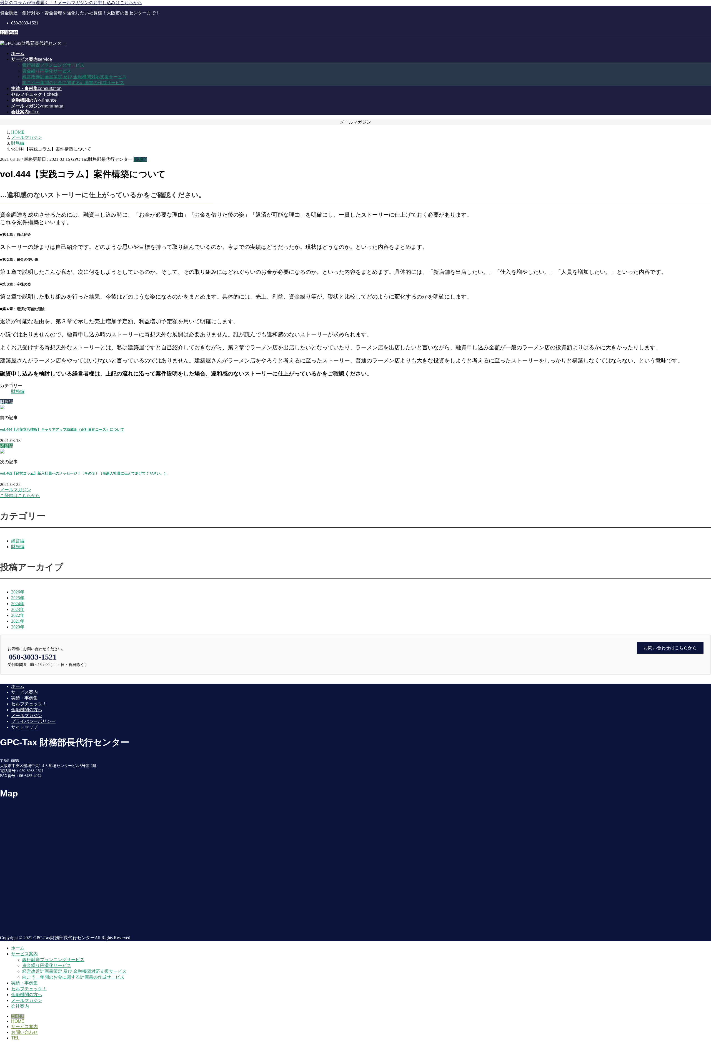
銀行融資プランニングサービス (53, 65)
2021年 (17, 621)
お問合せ (9, 32)
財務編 (140, 159)
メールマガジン (26, 715)
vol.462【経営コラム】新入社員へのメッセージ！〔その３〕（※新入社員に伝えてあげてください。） (83, 473)
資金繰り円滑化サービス (46, 71)
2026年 (17, 592)
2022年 (17, 615)
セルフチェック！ (29, 703)
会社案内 (20, 1006)
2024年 (17, 603)
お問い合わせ (24, 1032)
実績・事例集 (24, 698)
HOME (17, 1021)
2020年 (17, 627)
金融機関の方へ (26, 709)
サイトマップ (24, 727)
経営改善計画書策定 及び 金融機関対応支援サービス (74, 76)
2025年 (17, 597)
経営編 (17, 540)
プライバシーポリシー (33, 721)
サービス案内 (24, 692)
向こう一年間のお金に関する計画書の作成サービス (73, 82)
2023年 (17, 609)
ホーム (17, 686)
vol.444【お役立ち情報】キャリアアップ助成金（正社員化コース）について (62, 429)
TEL (15, 1038)
